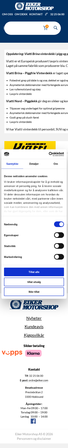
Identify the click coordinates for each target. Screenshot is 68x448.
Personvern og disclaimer (34, 438)
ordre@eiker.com (34, 380)
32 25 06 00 (57, 14)
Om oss (7, 14)
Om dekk (21, 14)
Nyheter (34, 318)
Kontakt (36, 14)
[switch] (59, 235)
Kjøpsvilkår (34, 335)
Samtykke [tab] (12, 163)
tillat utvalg (34, 281)
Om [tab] (56, 163)
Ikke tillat (34, 291)
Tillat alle (34, 271)
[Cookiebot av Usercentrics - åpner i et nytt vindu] (49, 154)
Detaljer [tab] (34, 163)
